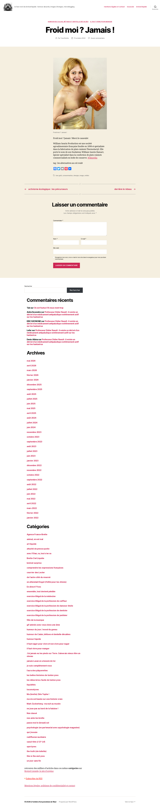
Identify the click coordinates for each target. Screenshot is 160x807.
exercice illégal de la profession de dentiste (47, 610)
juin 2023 (31, 456)
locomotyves (33, 689)
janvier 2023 (32, 461)
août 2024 (31, 418)
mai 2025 (31, 408)
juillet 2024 (32, 423)
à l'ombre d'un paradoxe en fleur (43, 802)
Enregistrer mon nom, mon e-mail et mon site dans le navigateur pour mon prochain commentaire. (80, 258)
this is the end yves (36, 756)
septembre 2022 (34, 480)
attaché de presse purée (38, 549)
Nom (55, 239)
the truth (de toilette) (36, 751)
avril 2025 (31, 413)
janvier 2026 (33, 380)
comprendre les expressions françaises (45, 568)
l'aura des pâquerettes (37, 670)
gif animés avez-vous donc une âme (43, 625)
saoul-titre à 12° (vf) (36, 742)
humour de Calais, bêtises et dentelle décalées (68, 22)
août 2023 (31, 446)
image (82, 175)
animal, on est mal (35, 539)
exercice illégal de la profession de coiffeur (47, 601)
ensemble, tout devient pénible (41, 591)
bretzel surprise (34, 563)
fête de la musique (35, 620)
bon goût (59, 175)
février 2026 (32, 375)
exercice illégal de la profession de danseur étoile (50, 606)
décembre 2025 (34, 384)
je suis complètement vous (39, 666)
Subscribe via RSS (34, 778)
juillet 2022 (32, 489)
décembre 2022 (34, 465)
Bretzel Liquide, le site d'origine (39, 771)
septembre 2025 (34, 389)
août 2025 (31, 394)
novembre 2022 (34, 470)
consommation (68, 175)
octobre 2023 (33, 437)
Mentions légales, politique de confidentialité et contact (49, 785)
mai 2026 (31, 361)
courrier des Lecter (36, 572)
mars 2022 (32, 508)
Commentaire (58, 220)
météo (87, 175)
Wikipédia (92, 158)
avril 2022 (31, 503)
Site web (56, 248)
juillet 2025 (32, 399)
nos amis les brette (35, 718)
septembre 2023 (34, 442)
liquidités (31, 685)
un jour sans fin (34, 761)
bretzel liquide (141, 7)
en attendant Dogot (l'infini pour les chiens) (46, 582)
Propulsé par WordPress (68, 802)
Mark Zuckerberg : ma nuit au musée (44, 704)
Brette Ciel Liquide (35, 558)
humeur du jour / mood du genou (42, 629)
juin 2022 (31, 494)
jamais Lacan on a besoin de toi (41, 661)
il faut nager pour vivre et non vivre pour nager (48, 644)
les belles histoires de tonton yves (43, 675)
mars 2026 (32, 370)
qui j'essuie (32, 732)
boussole (130, 7)
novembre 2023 (34, 432)
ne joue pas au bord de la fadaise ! (42, 708)
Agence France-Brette (37, 534)
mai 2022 (31, 499)
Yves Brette (64, 38)
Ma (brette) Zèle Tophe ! (38, 694)
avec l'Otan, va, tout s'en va (39, 553)
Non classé (32, 713)
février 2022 (32, 513)
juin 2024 (31, 427)
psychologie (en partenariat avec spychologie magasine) (53, 727)
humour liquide (34, 639)
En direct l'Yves (34, 587)
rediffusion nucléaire (36, 737)
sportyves (31, 746)
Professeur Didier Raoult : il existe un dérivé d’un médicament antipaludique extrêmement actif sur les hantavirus (53, 314)
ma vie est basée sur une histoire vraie (44, 699)
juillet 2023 (32, 451)
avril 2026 (31, 365)
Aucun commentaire (97, 38)
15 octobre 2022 (79, 38)
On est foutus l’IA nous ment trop (48, 308)
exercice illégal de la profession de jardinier (47, 615)
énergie (76, 175)
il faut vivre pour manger (101, 22)
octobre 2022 (33, 475)
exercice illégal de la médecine (41, 596)
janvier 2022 (32, 518)
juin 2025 (31, 403)
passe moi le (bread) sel (38, 723)
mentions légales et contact (114, 7)
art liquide (31, 544)
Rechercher (28, 286)
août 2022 (31, 484)
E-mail (83, 239)
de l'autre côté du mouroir (39, 577)
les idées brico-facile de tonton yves (44, 680)
